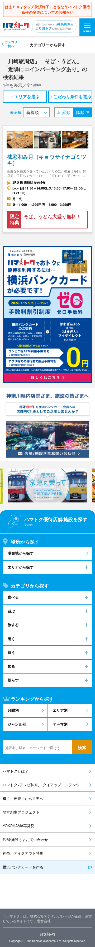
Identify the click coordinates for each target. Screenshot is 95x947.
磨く (11, 638)
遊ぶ (11, 611)
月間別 (13, 710)
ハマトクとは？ (15, 771)
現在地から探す (21, 553)
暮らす (13, 679)
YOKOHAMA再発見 (18, 825)
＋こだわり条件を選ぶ (70, 96)
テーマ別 (60, 724)
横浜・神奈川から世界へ (23, 798)
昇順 (66, 112)
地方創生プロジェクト (21, 812)
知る (11, 666)
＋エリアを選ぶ (25, 96)
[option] (47, 485)
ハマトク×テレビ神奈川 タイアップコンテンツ (41, 784)
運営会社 (44, 921)
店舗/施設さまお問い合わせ (25, 839)
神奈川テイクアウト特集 (23, 853)
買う (11, 652)
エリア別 (60, 710)
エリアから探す (21, 567)
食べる (13, 597)
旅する (13, 624)
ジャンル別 (17, 724)
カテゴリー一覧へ (13, 44)
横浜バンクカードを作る (23, 867)
